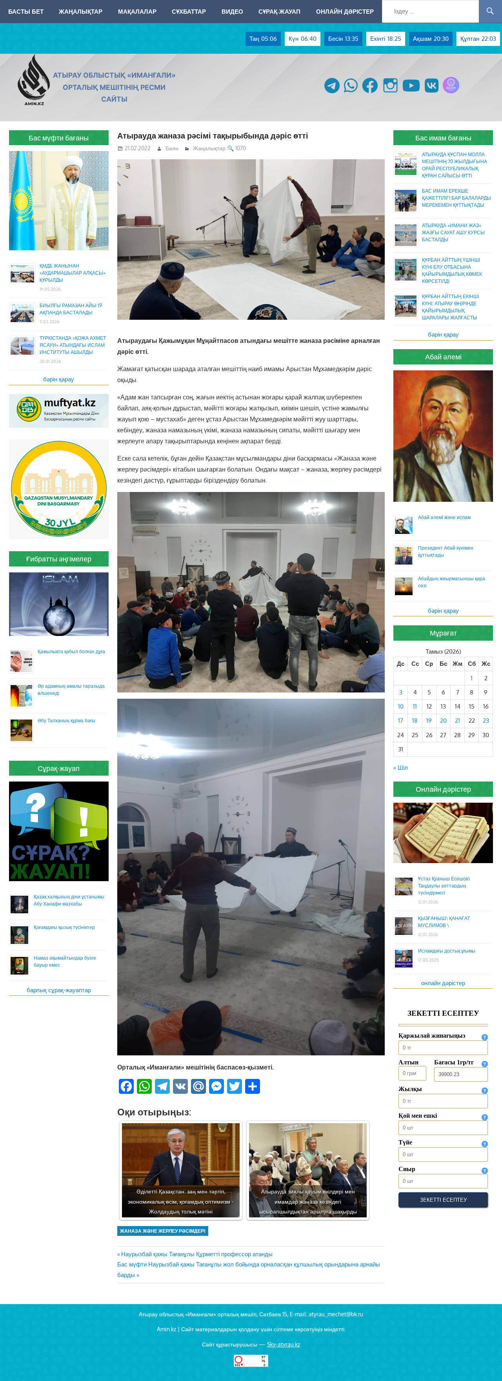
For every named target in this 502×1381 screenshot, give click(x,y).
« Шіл (400, 767)
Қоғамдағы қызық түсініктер (64, 927)
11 (415, 706)
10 (401, 706)
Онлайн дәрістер (345, 11)
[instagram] (390, 93)
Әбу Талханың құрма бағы (66, 720)
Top (483, 1362)
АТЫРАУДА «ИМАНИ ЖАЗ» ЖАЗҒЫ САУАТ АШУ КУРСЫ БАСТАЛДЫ (453, 232)
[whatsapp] (351, 93)
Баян (172, 148)
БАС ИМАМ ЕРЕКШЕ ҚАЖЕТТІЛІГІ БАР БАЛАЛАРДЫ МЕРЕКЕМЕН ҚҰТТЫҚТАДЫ (456, 198)
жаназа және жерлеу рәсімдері (162, 1231)
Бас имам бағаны (443, 137)
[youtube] (411, 93)
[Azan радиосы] (451, 93)
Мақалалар (137, 11)
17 (400, 720)
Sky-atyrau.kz (283, 1344)
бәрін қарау (58, 379)
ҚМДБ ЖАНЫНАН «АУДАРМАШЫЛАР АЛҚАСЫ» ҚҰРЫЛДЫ (72, 273)
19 (429, 720)
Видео (232, 11)
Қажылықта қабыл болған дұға (71, 651)
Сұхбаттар (189, 11)
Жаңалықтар (80, 11)
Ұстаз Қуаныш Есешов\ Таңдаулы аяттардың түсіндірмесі (444, 886)
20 (443, 720)
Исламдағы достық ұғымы (446, 951)
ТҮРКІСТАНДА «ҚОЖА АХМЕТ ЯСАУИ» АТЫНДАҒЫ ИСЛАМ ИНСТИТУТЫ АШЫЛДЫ (73, 345)
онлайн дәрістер (443, 983)
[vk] (431, 93)
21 (457, 720)
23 (486, 720)
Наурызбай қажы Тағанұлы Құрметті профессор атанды (197, 1254)
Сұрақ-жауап (279, 11)
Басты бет (26, 11)
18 (415, 720)
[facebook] (370, 93)
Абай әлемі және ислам (444, 517)
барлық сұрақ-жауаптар (59, 990)
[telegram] (332, 93)
